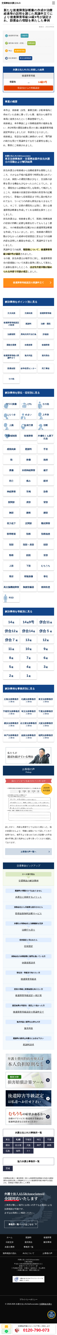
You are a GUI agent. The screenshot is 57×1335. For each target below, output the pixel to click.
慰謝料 (28, 324)
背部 (45, 502)
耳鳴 (28, 491)
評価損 (46, 334)
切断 (45, 425)
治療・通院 (45, 324)
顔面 (28, 555)
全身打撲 (28, 425)
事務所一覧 (28, 1247)
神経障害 (11, 491)
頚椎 (28, 534)
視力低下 (11, 523)
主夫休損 (11, 313)
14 (11, 622)
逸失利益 (28, 355)
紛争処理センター (28, 368)
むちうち (45, 566)
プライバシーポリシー (28, 1299)
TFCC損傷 (11, 404)
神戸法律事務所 (11, 736)
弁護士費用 (9, 1247)
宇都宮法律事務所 (11, 712)
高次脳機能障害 (11, 587)
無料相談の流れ (9, 1253)
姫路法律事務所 (28, 736)
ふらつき (11, 414)
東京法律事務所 (25, 58)
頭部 (45, 544)
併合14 (28, 631)
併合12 (11, 631)
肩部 (28, 502)
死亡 (11, 481)
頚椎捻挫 (45, 534)
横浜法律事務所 (11, 724)
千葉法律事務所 (45, 712)
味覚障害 (28, 436)
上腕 (11, 425)
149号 (28, 622)
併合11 (45, 622)
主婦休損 (28, 313)
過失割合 (46, 355)
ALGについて (28, 1253)
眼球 (45, 481)
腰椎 (28, 513)
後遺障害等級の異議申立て (11, 356)
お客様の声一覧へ (28, 852)
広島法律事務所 (11, 700)
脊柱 (45, 576)
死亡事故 (46, 368)
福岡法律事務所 (45, 736)
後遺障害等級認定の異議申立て (28, 282)
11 (11, 649)
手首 (45, 449)
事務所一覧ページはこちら (21, 1224)
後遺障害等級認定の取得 (11, 323)
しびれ (28, 404)
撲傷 (11, 470)
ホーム (9, 1237)
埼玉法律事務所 (28, 712)
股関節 (11, 502)
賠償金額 (11, 368)
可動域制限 (11, 436)
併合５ (45, 631)
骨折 (11, 576)
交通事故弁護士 (45, 1304)
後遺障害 (46, 345)
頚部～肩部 (28, 544)
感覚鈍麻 (11, 449)
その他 (11, 379)
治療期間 (11, 334)
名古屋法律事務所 (28, 724)
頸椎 (11, 555)
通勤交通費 (11, 345)
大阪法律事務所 (45, 724)
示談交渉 (9, 1242)
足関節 (28, 523)
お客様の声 (47, 1253)
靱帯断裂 (11, 534)
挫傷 (28, 460)
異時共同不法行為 (28, 334)
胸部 (11, 513)
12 (46, 640)
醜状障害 (45, 523)
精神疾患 (45, 587)
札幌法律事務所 (28, 700)
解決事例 (47, 1242)
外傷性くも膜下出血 (45, 437)
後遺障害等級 (45, 313)
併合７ (11, 640)
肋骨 (45, 491)
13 (28, 640)
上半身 (45, 414)
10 (28, 649)
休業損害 (28, 345)
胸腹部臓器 (28, 587)
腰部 (45, 513)
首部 (45, 555)
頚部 (11, 544)
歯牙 (45, 470)
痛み (28, 481)
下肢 (28, 566)
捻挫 (45, 460)
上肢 (11, 566)
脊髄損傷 (28, 576)
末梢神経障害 (28, 470)
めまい (28, 414)
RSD (11, 598)
